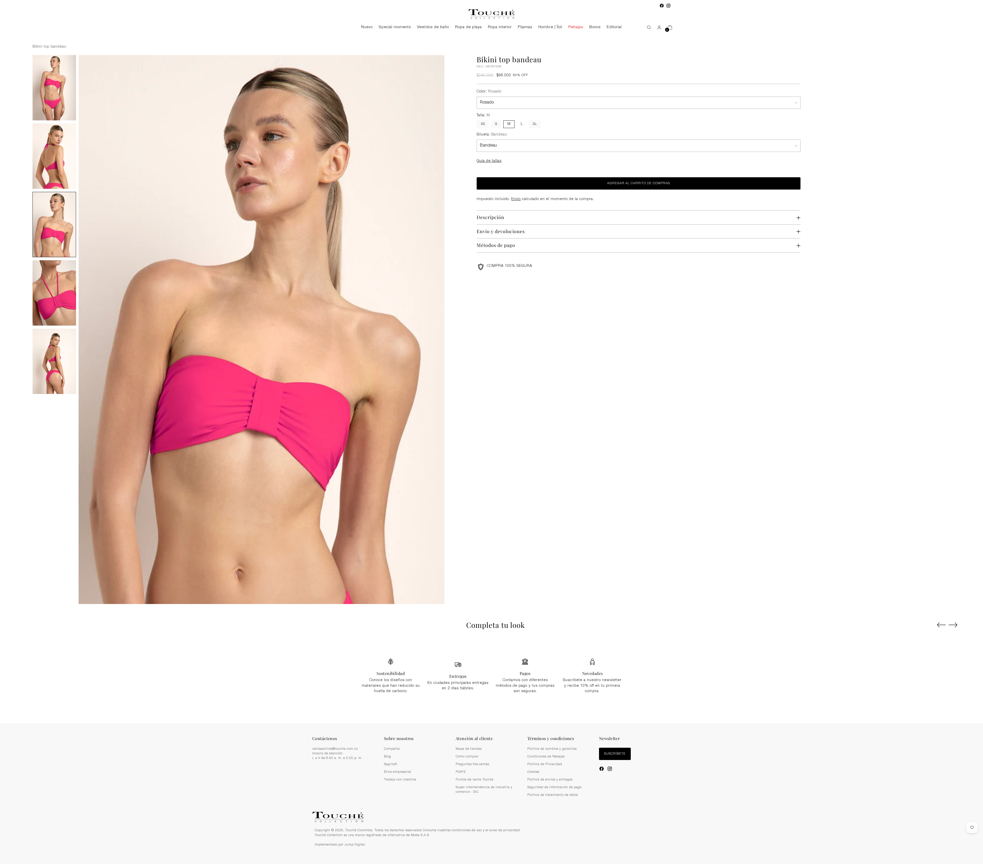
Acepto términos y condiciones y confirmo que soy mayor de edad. (494, 461)
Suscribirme (492, 473)
